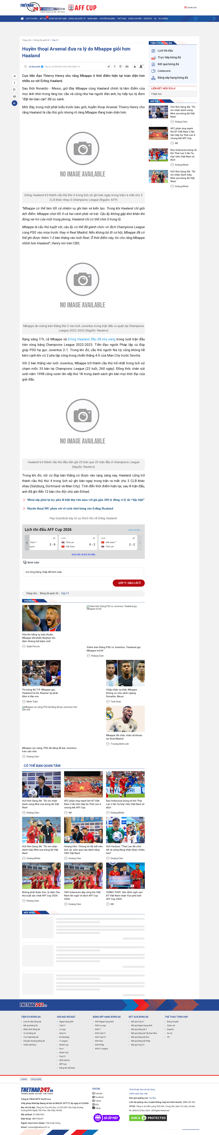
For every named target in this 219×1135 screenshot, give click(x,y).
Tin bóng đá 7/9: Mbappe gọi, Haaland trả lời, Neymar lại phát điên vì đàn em (40, 693)
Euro (61, 1049)
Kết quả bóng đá (30, 1025)
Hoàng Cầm (97, 655)
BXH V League (101, 1049)
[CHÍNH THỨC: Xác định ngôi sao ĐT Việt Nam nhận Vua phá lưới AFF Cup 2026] (125, 876)
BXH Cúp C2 (100, 1037)
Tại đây (152, 1098)
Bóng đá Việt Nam (58, 19)
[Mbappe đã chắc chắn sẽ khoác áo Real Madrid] (125, 719)
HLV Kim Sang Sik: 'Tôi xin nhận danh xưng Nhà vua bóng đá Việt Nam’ (40, 804)
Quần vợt (171, 1025)
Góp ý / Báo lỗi (128, 583)
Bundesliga (64, 1037)
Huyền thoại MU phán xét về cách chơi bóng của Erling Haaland (70, 508)
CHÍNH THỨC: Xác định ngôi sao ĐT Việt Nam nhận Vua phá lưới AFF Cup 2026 (124, 895)
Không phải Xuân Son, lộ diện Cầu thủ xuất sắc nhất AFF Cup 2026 (41, 894)
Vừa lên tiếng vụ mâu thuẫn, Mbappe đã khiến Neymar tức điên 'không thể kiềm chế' (38, 638)
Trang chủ (26, 40)
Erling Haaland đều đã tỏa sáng (91, 339)
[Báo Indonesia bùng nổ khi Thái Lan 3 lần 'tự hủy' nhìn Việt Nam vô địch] (125, 784)
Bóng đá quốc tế (77, 19)
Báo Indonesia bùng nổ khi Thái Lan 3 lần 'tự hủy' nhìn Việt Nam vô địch (125, 804)
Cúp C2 (62, 1056)
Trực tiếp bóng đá (30, 1037)
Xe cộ (169, 1033)
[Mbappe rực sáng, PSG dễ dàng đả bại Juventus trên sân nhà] (51, 725)
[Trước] (27, 543)
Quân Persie (33, 646)
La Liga (62, 1029)
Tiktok (98, 1108)
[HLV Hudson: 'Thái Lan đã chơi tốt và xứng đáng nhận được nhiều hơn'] (125, 830)
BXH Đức (99, 1041)
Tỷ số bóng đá (29, 1033)
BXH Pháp (99, 1045)
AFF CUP (43, 19)
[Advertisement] (109, 29)
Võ (168, 1037)
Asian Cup (63, 1052)
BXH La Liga (100, 1025)
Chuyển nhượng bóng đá (34, 1041)
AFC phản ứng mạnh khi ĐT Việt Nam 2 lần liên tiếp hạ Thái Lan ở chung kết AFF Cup (82, 804)
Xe (155, 19)
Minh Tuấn (32, 701)
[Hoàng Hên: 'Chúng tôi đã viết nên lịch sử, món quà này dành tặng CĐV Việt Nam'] (83, 830)
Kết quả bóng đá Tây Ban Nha (144, 1033)
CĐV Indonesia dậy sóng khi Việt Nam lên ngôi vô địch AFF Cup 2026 (82, 895)
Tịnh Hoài (116, 701)
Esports (148, 19)
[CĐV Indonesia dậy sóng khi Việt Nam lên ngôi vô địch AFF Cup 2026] (83, 876)
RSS (97, 1104)
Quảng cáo (192, 8)
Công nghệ (36, 1079)
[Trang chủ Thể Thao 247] (22, 18)
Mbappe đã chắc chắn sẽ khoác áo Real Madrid (124, 737)
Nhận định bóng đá (31, 1029)
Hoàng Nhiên (117, 812)
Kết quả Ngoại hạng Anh (141, 1025)
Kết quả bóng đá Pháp (140, 1041)
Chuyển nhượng (107, 19)
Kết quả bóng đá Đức (140, 1037)
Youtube (98, 1093)
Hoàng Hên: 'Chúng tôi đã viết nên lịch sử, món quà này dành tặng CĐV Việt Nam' (83, 850)
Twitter (98, 1101)
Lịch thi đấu (32, 19)
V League (63, 1041)
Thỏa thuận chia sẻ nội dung (142, 1089)
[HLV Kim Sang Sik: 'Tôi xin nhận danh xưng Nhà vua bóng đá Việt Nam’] (41, 784)
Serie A (62, 1033)
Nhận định (92, 19)
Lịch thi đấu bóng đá (32, 1022)
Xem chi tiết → (135, 529)
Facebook (99, 1097)
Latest (24, 1079)
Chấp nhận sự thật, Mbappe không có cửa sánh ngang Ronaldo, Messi (121, 693)
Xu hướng (163, 19)
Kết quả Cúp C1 (137, 1022)
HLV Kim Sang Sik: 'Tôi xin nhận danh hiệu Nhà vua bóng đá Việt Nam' (40, 850)
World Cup (63, 1045)
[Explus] (83, 568)
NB (70, 812)
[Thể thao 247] (42, 7)
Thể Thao (121, 19)
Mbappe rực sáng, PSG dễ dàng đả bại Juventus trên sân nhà (49, 750)
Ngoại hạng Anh (66, 1022)
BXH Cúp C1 (100, 1033)
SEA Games (64, 1060)
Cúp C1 (55, 40)
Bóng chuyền (135, 19)
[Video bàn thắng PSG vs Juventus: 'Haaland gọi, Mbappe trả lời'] (116, 625)
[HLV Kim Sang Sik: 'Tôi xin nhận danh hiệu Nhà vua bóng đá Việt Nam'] (41, 830)
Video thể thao (29, 1045)
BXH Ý (98, 1029)
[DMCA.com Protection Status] (148, 1118)
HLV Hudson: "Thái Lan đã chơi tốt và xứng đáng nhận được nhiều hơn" (125, 850)
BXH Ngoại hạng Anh (104, 1022)
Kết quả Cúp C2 (137, 1045)
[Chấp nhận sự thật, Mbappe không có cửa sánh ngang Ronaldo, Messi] (125, 673)
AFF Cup (62, 1064)
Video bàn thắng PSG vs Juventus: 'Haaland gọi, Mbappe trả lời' (114, 649)
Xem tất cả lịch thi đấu (83, 554)
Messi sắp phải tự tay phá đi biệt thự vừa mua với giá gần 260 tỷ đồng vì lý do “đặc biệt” (86, 499)
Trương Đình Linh (120, 744)
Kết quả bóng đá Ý (139, 1029)
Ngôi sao (157, 94)
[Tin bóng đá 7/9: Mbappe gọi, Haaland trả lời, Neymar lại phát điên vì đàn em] (41, 673)
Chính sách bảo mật (138, 1093)
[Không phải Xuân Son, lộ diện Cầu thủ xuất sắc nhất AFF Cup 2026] (41, 876)
